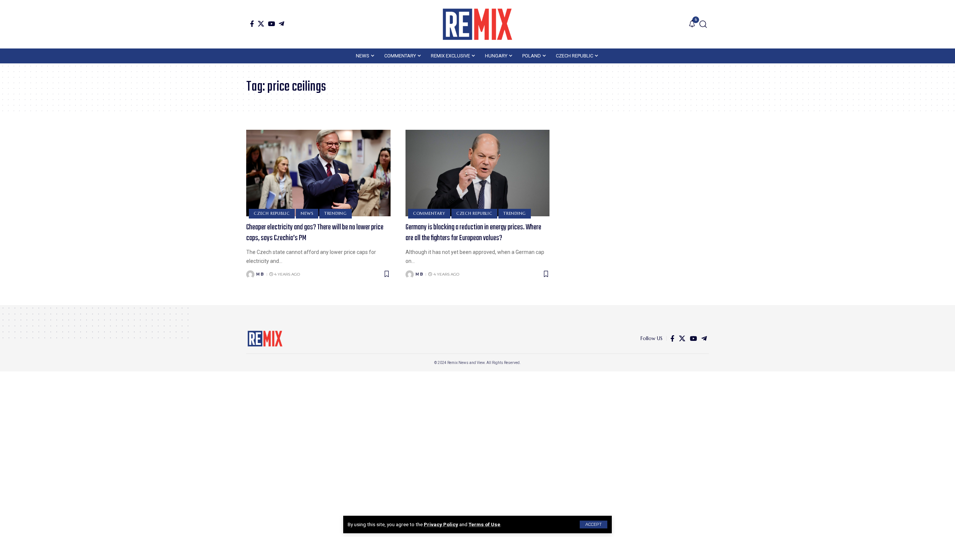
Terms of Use (484, 524)
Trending (335, 213)
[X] (261, 24)
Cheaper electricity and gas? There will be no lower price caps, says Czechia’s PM (314, 233)
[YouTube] (271, 24)
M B (260, 274)
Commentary (429, 213)
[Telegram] (281, 24)
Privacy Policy (441, 524)
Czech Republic (272, 213)
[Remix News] (477, 24)
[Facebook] (252, 24)
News (307, 213)
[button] (593, 524)
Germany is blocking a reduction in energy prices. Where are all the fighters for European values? (473, 233)
